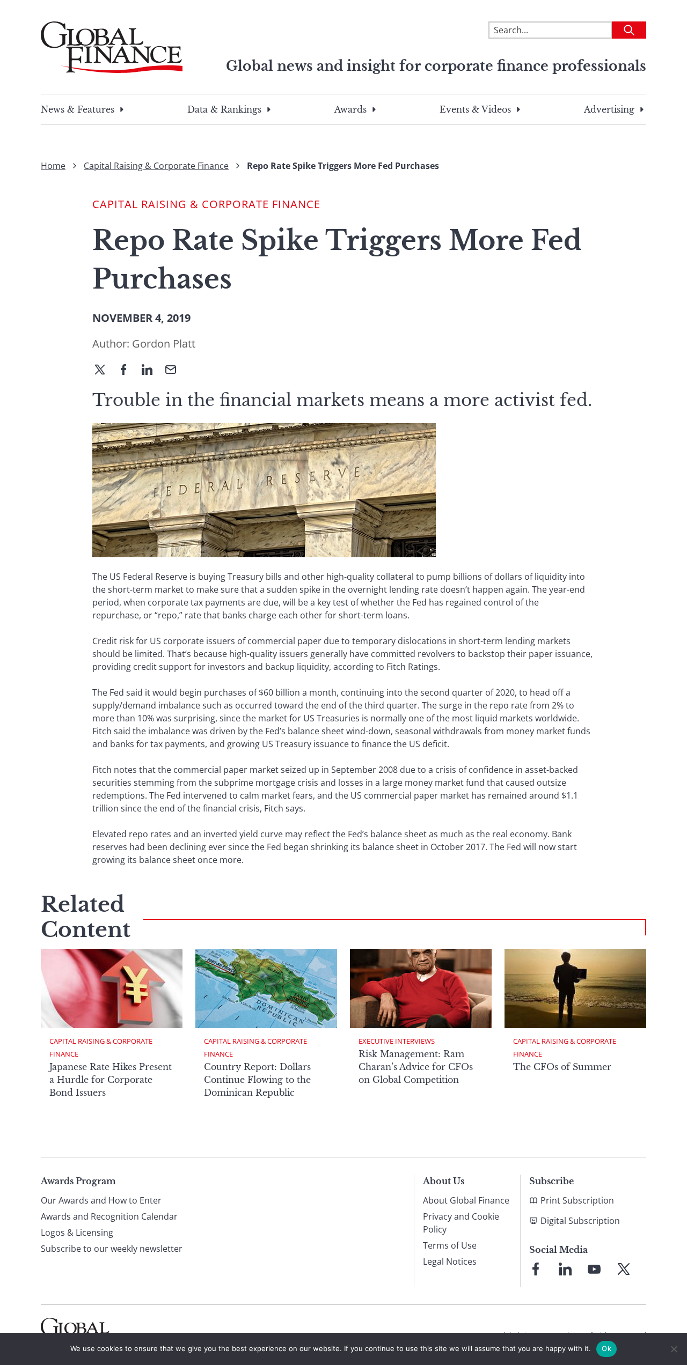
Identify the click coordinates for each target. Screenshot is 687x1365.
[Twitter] (104, 370)
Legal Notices (450, 1261)
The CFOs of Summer (562, 1066)
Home (53, 166)
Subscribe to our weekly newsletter (111, 1249)
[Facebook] (128, 370)
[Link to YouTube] (594, 1269)
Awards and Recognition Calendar (109, 1216)
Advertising (609, 109)
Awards (350, 109)
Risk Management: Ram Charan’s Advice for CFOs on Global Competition (416, 1067)
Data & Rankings (224, 109)
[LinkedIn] (151, 370)
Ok (606, 1348)
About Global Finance (466, 1200)
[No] (673, 1349)
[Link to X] (623, 1269)
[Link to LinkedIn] (565, 1269)
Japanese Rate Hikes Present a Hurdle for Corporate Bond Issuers (110, 1079)
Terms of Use (450, 1245)
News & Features (77, 109)
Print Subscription (577, 1200)
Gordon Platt (163, 343)
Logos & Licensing (77, 1232)
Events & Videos (475, 109)
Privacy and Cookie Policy (461, 1223)
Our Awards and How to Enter (101, 1200)
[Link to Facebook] (535, 1269)
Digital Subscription (580, 1221)
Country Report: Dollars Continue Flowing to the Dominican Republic (257, 1079)
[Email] (175, 370)
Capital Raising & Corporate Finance (156, 166)
